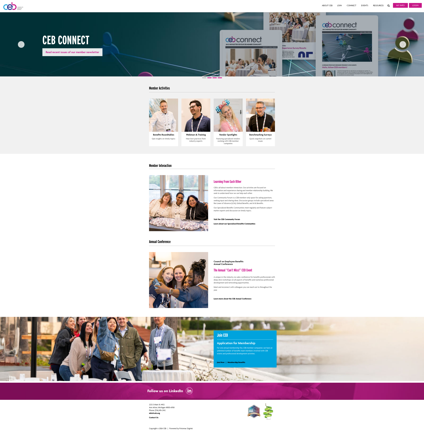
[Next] (403, 58)
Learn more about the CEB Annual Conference (232, 299)
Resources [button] (378, 5)
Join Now (220, 362)
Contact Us (153, 417)
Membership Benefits (236, 362)
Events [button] (364, 5)
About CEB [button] (327, 5)
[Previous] (21, 58)
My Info (400, 5)
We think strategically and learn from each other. (74, 52)
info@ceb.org (154, 413)
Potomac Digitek (186, 428)
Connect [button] (351, 5)
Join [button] (339, 5)
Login (415, 5)
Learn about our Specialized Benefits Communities (234, 224)
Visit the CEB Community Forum (227, 219)
